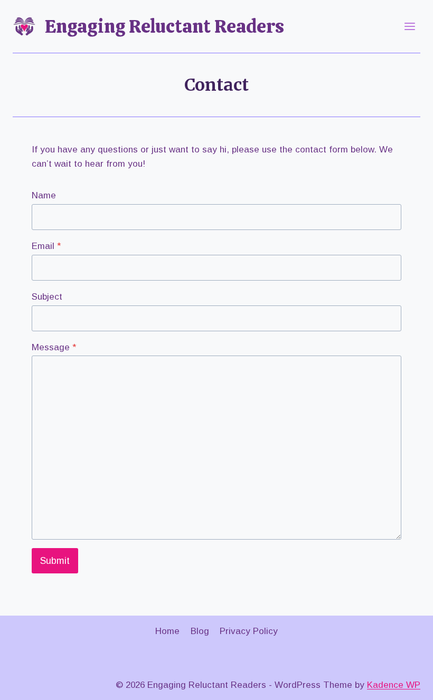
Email (46, 246)
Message (54, 347)
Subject (47, 297)
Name (44, 195)
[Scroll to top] (406, 684)
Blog (200, 631)
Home (167, 631)
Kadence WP (393, 685)
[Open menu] (409, 26)
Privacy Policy (249, 631)
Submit (55, 560)
